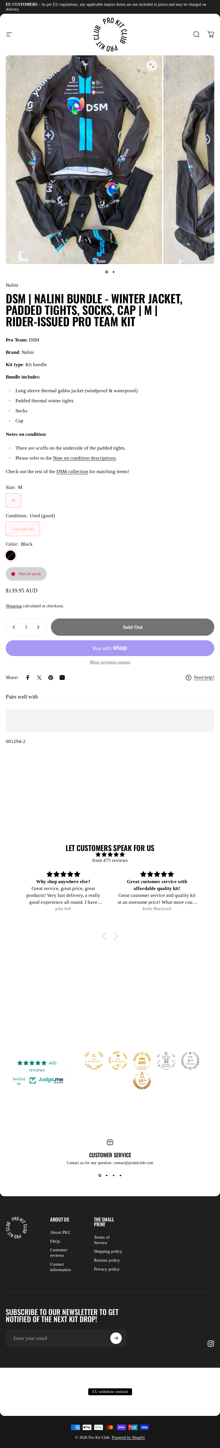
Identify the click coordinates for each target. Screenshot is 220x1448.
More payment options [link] (110, 662)
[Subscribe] (116, 1338)
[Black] (10, 555)
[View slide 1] (99, 1175)
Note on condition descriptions (84, 458)
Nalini (12, 285)
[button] (106, 936)
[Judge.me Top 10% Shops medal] (142, 1081)
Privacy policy (107, 1269)
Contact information (60, 1267)
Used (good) (22, 528)
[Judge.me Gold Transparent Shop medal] (118, 1060)
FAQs (55, 1241)
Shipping (14, 606)
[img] (110, 855)
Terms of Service (102, 1240)
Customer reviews (58, 1253)
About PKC (60, 1232)
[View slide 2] (106, 1175)
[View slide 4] (120, 1175)
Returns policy (107, 1260)
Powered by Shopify (128, 1437)
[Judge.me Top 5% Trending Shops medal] (190, 1060)
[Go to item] (106, 272)
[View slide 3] (113, 1175)
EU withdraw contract (110, 1392)
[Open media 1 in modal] (152, 65)
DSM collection (72, 471)
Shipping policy (108, 1251)
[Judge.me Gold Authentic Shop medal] (94, 1060)
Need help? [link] (204, 677)
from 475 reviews (110, 860)
